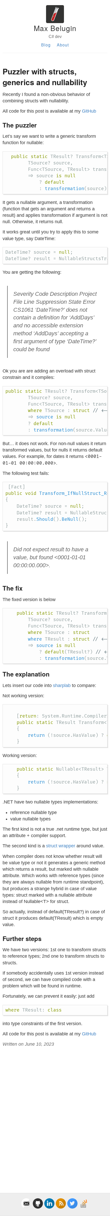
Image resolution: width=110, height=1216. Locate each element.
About (63, 45)
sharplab (62, 685)
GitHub (89, 111)
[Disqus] (55, 1114)
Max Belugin (55, 28)
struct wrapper (60, 845)
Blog (46, 45)
